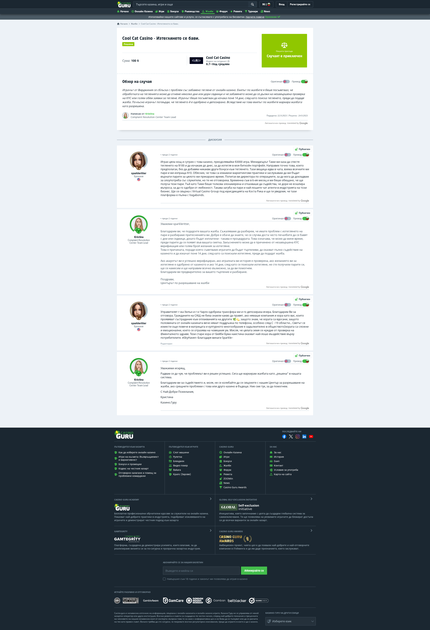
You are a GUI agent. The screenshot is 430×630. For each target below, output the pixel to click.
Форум (223, 11)
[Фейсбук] (284, 436)
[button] (290, 621)
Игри (161, 11)
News (267, 11)
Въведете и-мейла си (175, 568)
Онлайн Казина (144, 11)
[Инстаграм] (298, 436)
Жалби (209, 11)
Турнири (253, 11)
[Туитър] (291, 436)
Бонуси (174, 11)
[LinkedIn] (304, 436)
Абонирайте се (254, 570)
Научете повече (255, 16)
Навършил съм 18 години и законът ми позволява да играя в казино (207, 578)
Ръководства (192, 11)
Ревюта (237, 11)
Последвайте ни (291, 431)
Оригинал (276, 81)
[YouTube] (311, 436)
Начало (124, 11)
